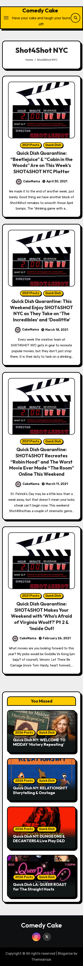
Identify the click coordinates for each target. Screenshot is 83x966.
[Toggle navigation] (6, 17)
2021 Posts (30, 145)
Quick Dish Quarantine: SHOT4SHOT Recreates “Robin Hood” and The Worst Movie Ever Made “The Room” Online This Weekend (41, 461)
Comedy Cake (40, 10)
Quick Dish (53, 145)
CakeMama (31, 181)
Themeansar (41, 959)
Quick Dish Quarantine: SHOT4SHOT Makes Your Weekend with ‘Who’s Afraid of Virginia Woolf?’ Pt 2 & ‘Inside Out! (41, 616)
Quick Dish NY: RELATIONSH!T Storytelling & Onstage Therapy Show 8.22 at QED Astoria (40, 795)
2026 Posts (24, 732)
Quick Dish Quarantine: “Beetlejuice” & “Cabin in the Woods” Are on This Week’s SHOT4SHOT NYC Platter (41, 162)
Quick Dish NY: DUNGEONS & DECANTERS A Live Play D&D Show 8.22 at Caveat (39, 841)
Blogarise (65, 953)
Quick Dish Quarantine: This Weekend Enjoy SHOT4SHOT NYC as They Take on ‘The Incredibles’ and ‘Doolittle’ (41, 310)
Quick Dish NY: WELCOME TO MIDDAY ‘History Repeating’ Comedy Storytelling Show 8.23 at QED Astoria (41, 746)
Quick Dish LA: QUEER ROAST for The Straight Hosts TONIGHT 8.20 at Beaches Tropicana (40, 891)
